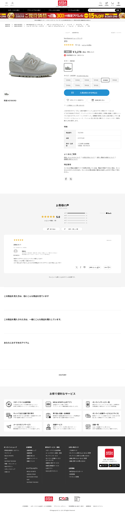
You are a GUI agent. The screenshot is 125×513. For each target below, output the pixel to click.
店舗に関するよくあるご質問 (78, 458)
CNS (6, 458)
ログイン (65, 277)
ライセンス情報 (74, 477)
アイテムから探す (73, 10)
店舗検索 (29, 453)
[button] (5, 20)
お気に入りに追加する (76, 100)
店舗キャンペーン (32, 458)
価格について (90, 51)
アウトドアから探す (34, 10)
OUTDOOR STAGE (32, 477)
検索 (118, 10)
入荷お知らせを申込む (88, 92)
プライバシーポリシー (60, 506)
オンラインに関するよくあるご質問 (80, 453)
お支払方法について (88, 157)
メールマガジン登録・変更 (54, 453)
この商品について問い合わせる (75, 105)
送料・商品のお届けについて (106, 157)
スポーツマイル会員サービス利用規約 (41, 506)
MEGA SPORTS (9, 456)
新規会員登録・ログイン (12, 450)
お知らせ (7, 472)
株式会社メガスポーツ (76, 471)
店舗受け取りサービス (52, 463)
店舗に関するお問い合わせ (77, 461)
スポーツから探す (14, 10)
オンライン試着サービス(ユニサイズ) (53, 459)
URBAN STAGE (31, 474)
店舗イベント (31, 461)
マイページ (8, 453)
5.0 (58, 217)
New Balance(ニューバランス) (73, 38)
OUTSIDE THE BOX (10, 461)
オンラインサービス (52, 456)
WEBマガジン (9, 466)
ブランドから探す (54, 10)
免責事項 (88, 506)
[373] (6, 93)
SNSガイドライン (98, 506)
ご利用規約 (25, 506)
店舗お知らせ (31, 456)
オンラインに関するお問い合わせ (79, 456)
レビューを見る (86, 45)
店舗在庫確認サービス (52, 466)
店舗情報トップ (31, 450)
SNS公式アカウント (52, 471)
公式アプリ (49, 468)
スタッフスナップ (10, 469)
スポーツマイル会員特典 (53, 450)
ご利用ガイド (73, 450)
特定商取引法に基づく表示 (76, 506)
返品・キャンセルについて (72, 157)
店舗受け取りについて (71, 159)
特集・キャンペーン (11, 464)
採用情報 (72, 474)
